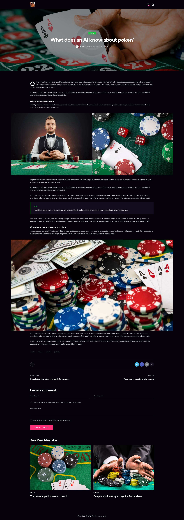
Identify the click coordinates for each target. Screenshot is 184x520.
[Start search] (152, 4)
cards (40, 352)
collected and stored (63, 420)
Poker (92, 33)
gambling (57, 352)
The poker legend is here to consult (49, 496)
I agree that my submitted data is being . (52, 420)
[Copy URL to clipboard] (152, 364)
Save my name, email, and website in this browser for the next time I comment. (57, 402)
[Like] (32, 364)
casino (48, 352)
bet (33, 352)
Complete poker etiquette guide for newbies (117, 496)
